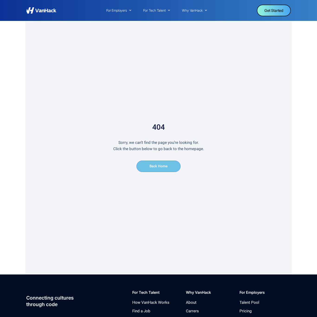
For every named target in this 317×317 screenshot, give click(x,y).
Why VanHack (192, 10)
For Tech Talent (154, 10)
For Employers (116, 10)
